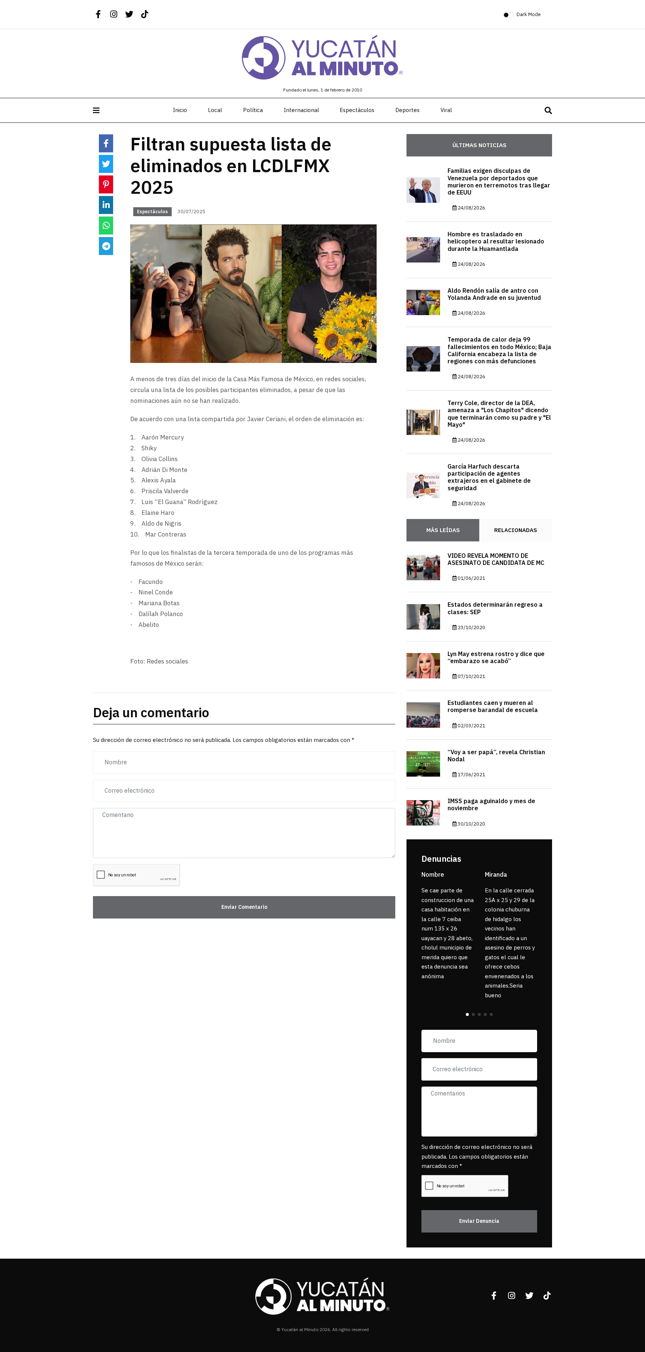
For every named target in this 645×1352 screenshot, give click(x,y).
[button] (467, 1014)
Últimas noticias (479, 145)
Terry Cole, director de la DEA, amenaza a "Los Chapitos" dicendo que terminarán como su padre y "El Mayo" (499, 414)
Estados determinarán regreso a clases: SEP (495, 608)
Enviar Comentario (244, 907)
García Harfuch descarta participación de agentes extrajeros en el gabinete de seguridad (489, 477)
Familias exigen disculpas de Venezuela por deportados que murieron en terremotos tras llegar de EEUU (499, 182)
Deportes (407, 110)
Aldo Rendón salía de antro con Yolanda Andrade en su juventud (494, 294)
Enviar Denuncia (479, 1221)
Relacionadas (515, 530)
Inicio (180, 110)
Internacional (301, 110)
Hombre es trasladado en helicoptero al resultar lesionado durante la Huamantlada (496, 241)
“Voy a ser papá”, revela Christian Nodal (496, 756)
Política (253, 110)
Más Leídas (443, 530)
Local (215, 110)
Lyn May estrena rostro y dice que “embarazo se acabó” (496, 658)
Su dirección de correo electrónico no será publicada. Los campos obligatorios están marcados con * (476, 1156)
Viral (446, 110)
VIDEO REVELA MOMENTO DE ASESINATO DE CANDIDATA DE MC (496, 559)
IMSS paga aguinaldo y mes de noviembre (491, 805)
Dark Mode (529, 14)
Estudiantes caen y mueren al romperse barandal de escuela (493, 707)
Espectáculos (357, 110)
